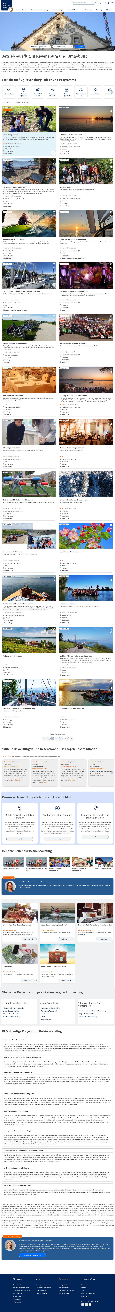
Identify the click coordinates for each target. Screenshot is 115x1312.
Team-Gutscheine (41, 1290)
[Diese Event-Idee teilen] (54, 111)
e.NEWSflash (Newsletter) (43, 1288)
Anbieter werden (64, 1288)
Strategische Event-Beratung (21, 1290)
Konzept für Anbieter (65, 1285)
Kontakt (83, 1288)
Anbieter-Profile (18, 1296)
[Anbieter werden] (108, 2)
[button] (112, 92)
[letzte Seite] (71, 738)
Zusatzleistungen (18, 1299)
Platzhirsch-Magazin (42, 1293)
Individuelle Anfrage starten (32, 1255)
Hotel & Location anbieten (66, 1290)
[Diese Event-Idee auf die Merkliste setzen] (54, 107)
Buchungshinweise (41, 1285)
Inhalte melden (85, 1296)
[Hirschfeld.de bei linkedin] (90, 1304)
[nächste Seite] (67, 738)
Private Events (17, 1302)
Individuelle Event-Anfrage (21, 1288)
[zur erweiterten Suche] (99, 2)
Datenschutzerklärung (88, 1293)
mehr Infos (20, 839)
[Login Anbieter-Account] (112, 2)
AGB (82, 1290)
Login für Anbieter (64, 1293)
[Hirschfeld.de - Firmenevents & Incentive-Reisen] (6, 5)
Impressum (84, 1285)
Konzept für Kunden (19, 1285)
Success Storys (17, 1293)
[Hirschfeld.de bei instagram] (86, 1304)
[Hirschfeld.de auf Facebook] (82, 1304)
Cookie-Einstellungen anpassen (90, 1301)
